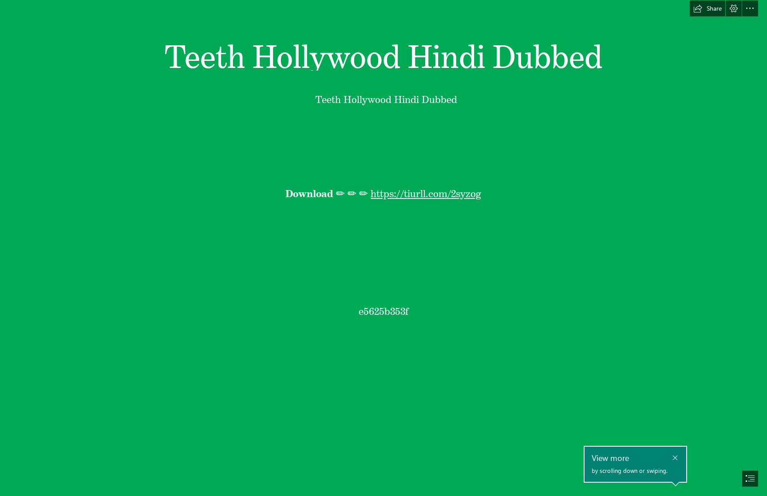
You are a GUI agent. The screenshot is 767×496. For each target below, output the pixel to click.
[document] (383, 248)
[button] (707, 8)
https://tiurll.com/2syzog (426, 191)
